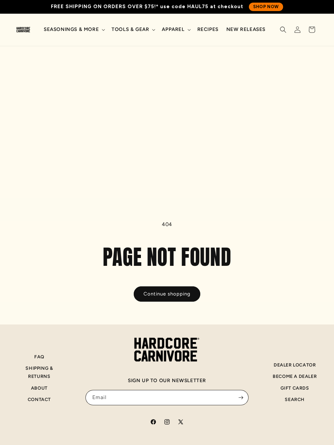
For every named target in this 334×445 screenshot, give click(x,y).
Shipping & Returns (39, 372)
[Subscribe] (241, 397)
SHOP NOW (266, 6)
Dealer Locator (295, 365)
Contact (39, 399)
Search (295, 399)
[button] (74, 29)
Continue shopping (167, 294)
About (39, 388)
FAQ (39, 357)
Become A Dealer (295, 376)
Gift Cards (295, 388)
